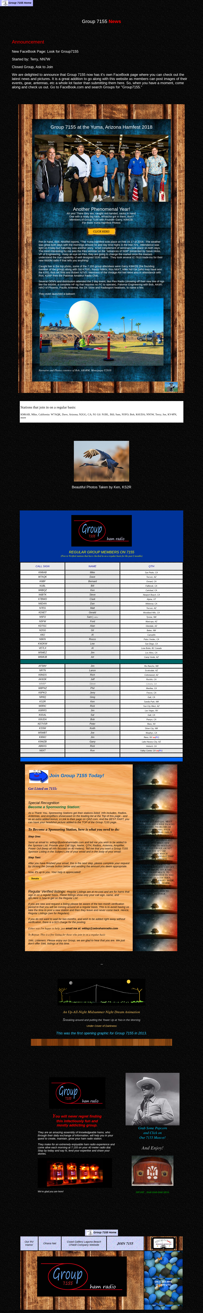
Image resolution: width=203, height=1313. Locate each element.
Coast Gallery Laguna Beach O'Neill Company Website (84, 1243)
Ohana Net (49, 1243)
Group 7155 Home (19, 2)
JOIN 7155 (125, 1243)
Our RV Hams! (29, 1243)
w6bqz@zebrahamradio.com (67, 842)
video (96, 617)
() (157, 737)
